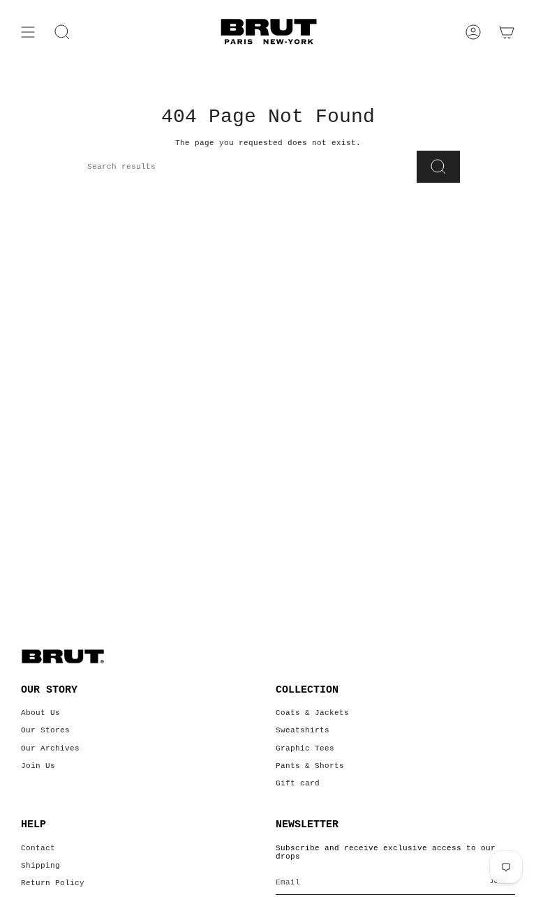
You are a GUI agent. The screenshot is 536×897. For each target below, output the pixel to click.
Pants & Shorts (310, 766)
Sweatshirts (302, 730)
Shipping (40, 865)
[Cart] (506, 32)
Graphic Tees (305, 748)
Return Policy (52, 883)
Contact (38, 848)
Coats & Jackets (312, 713)
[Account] (473, 32)
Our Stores (45, 730)
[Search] (438, 167)
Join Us (38, 766)
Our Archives (50, 748)
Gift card (298, 783)
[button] (62, 32)
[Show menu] (27, 32)
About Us (40, 713)
